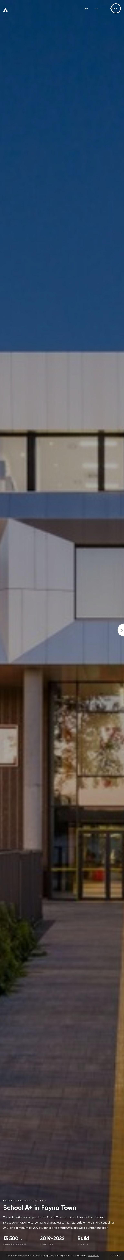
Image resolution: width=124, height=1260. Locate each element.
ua (97, 8)
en (86, 8)
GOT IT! (116, 1255)
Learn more (93, 1256)
